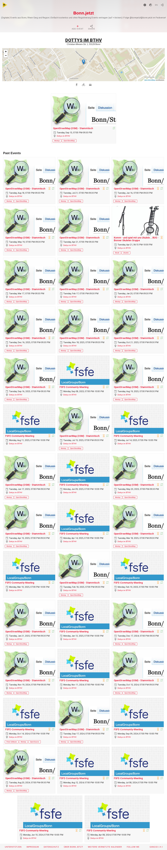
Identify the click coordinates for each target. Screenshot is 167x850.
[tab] (78, 27)
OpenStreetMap (149, 80)
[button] (83, 62)
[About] (145, 5)
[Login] (162, 5)
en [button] (156, 5)
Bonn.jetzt (83, 13)
